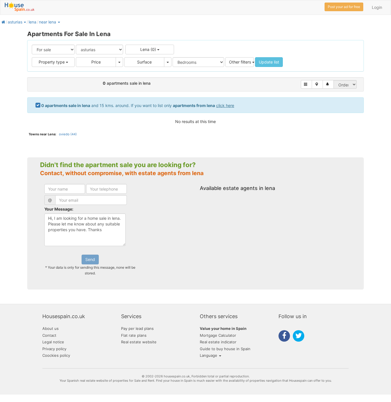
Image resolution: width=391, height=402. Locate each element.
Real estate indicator (218, 342)
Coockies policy (56, 355)
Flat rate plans (134, 335)
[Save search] (328, 84)
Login (377, 7)
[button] (24, 21)
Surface (144, 62)
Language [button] (209, 355)
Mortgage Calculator (218, 335)
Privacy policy (54, 348)
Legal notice (53, 342)
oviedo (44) (68, 134)
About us (50, 328)
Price (96, 62)
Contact (49, 335)
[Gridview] (306, 84)
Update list (269, 62)
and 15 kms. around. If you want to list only (137, 105)
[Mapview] (317, 84)
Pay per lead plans (137, 328)
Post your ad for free (344, 7)
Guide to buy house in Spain (225, 348)
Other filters (240, 62)
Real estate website (139, 342)
